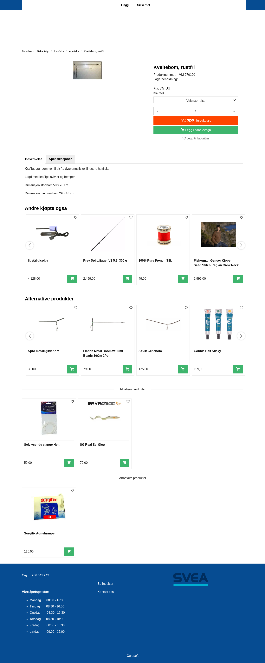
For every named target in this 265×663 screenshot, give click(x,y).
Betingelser (105, 583)
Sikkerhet (143, 5)
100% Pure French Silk (155, 260)
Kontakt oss (106, 591)
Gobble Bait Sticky (207, 351)
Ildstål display (38, 260)
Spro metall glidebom (43, 351)
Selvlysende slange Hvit (41, 444)
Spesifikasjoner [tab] (60, 159)
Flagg (125, 5)
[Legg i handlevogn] (72, 279)
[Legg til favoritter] (72, 401)
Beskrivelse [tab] (33, 159)
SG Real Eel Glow (92, 444)
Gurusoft (132, 655)
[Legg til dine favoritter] (76, 217)
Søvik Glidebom (150, 351)
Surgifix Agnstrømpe (39, 533)
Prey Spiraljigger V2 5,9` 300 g (105, 260)
